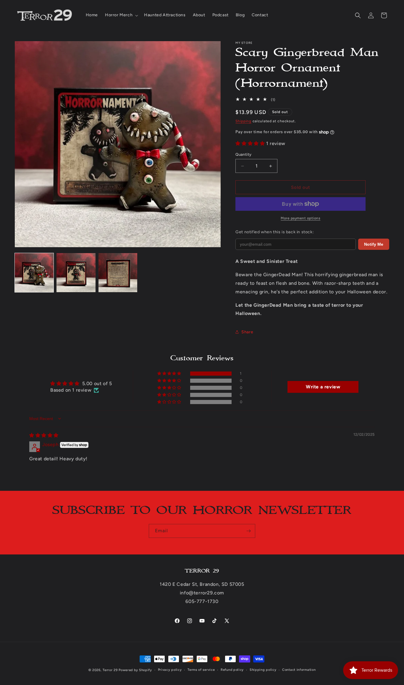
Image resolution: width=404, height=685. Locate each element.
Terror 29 (110, 670)
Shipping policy (263, 670)
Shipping (243, 121)
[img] (44, 435)
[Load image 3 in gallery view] (117, 272)
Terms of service (201, 670)
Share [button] (247, 332)
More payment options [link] (300, 218)
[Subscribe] (248, 531)
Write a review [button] (323, 387)
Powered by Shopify (135, 670)
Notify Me (373, 244)
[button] (120, 15)
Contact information (299, 670)
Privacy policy (170, 670)
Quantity (243, 154)
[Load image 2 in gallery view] (75, 272)
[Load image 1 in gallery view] (34, 272)
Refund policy (232, 670)
